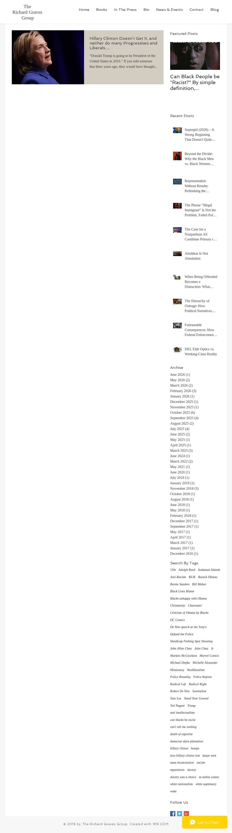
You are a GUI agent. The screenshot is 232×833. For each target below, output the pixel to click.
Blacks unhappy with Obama (188, 598)
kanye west (209, 755)
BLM (192, 577)
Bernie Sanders (179, 584)
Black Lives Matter (182, 591)
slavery (191, 770)
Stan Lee (175, 698)
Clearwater (195, 605)
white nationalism (181, 784)
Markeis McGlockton (183, 655)
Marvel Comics (209, 655)
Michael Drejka (180, 662)
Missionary (177, 670)
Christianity (177, 605)
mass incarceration (182, 762)
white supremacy (206, 784)
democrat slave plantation (186, 741)
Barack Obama (207, 577)
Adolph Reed (187, 570)
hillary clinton (179, 748)
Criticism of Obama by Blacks (189, 612)
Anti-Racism (178, 577)
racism (201, 762)
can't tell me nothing (183, 727)
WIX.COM (161, 824)
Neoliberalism (196, 670)
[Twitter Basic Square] (179, 813)
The (28, 6)
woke (173, 791)
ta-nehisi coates (209, 777)
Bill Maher (199, 584)
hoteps (195, 748)
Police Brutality (180, 677)
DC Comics (177, 620)
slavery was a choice (183, 777)
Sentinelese (199, 691)
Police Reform (202, 677)
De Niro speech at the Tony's (188, 627)
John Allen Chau (181, 648)
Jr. (212, 648)
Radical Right (198, 684)
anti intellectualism (182, 712)
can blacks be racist (182, 720)
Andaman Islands (209, 570)
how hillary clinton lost (185, 755)
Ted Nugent (177, 705)
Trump (191, 705)
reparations (177, 770)
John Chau (201, 648)
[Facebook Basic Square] (172, 813)
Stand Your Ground (196, 698)
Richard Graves (27, 12)
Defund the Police (181, 634)
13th (173, 570)
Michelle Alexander (205, 662)
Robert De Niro (180, 691)
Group (28, 18)
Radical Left (178, 684)
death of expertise (181, 734)
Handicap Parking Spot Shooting (191, 641)
